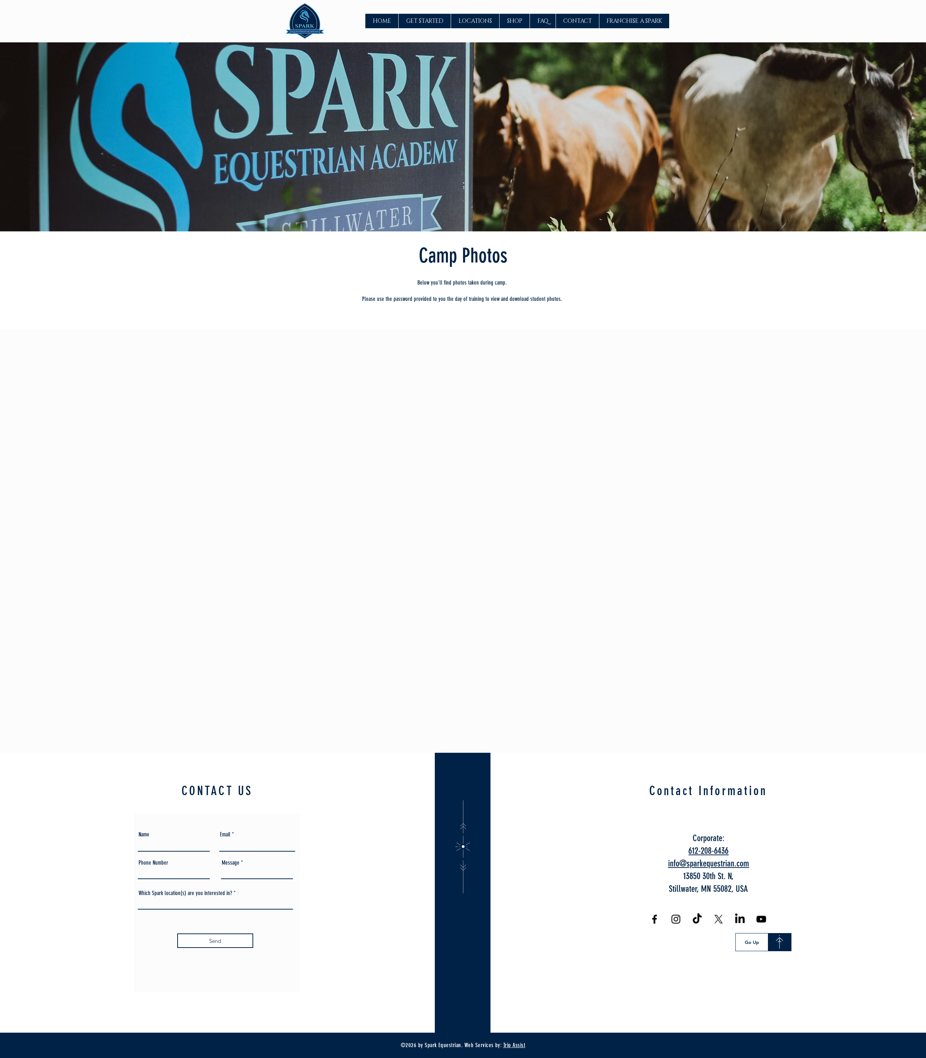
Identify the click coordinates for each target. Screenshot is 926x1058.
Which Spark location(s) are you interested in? (185, 893)
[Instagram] (676, 919)
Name (144, 834)
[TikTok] (697, 919)
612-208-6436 (708, 850)
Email (225, 834)
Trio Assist (514, 1045)
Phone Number (153, 863)
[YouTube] (761, 919)
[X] (719, 919)
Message (230, 863)
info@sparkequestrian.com (708, 863)
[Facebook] (654, 919)
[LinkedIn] (740, 919)
